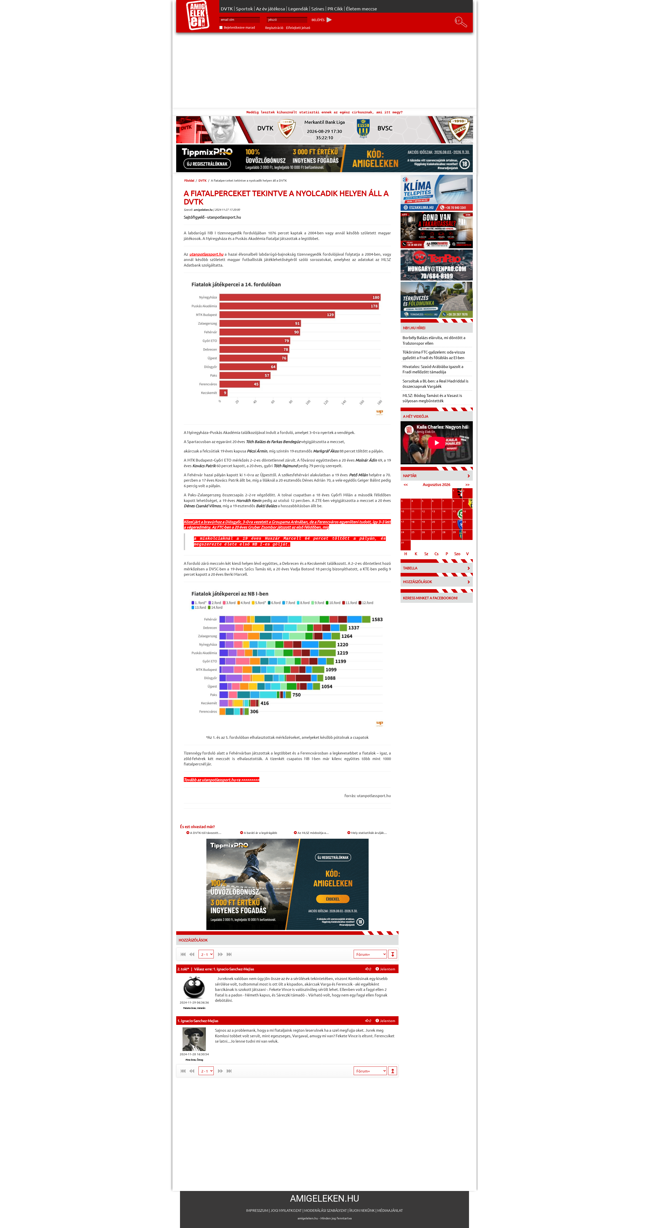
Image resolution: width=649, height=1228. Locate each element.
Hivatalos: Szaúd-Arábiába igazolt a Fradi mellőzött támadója (433, 369)
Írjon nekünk (362, 1210)
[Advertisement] (324, 70)
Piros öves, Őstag (194, 1059)
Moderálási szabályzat (325, 1210)
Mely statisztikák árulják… (368, 833)
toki (184, 969)
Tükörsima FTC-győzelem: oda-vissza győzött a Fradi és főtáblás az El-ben (434, 354)
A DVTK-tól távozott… (205, 833)
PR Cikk (335, 8)
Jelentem (387, 969)
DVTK (227, 8)
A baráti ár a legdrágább (260, 833)
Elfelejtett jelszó (298, 27)
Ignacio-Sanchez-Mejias (199, 1020)
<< (406, 484)
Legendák (298, 8)
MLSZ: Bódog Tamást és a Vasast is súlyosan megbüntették (432, 398)
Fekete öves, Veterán (194, 1008)
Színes (317, 8)
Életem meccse (361, 8)
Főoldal (189, 180)
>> (467, 484)
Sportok (244, 8)
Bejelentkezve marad (239, 27)
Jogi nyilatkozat (286, 1210)
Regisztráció (274, 27)
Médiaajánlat (390, 1210)
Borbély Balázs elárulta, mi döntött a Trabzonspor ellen (434, 340)
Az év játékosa (270, 8)
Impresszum (257, 1210)
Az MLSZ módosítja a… (313, 833)
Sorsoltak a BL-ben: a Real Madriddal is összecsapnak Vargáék (435, 383)
